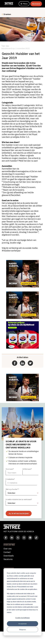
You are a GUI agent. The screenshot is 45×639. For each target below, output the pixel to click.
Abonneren (36, 4)
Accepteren (22, 624)
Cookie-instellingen (22, 618)
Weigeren (22, 629)
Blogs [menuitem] (6, 562)
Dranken (7, 14)
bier (7, 46)
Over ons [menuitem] (7, 548)
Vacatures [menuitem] (8, 559)
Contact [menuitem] (7, 552)
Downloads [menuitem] (8, 555)
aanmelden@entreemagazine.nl (16, 171)
